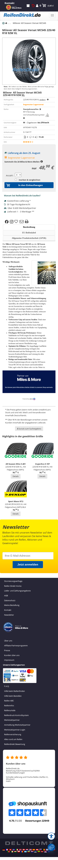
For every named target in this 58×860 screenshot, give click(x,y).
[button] (51, 836)
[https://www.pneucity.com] (8, 851)
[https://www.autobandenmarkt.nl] (27, 849)
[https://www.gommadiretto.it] (17, 849)
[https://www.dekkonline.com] (20, 849)
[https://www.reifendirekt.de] (4, 849)
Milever (8, 244)
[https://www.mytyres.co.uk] (30, 849)
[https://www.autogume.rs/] (45, 851)
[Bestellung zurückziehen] (33, 5)
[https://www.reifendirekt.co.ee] (35, 851)
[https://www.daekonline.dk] (24, 849)
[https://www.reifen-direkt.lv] (42, 851)
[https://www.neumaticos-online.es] (34, 849)
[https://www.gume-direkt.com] (40, 849)
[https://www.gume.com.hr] (32, 851)
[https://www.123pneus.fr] (7, 849)
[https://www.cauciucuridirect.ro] (22, 851)
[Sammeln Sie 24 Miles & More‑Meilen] (41, 161)
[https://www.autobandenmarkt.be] (44, 849)
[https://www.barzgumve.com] (29, 851)
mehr (8, 781)
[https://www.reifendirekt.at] (37, 849)
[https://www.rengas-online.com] (47, 849)
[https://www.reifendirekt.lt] (39, 851)
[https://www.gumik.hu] (15, 851)
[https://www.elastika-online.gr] (25, 851)
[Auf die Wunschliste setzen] (16, 221)
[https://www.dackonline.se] (13, 849)
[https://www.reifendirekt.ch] (10, 849)
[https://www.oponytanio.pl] (19, 851)
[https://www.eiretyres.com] (12, 851)
